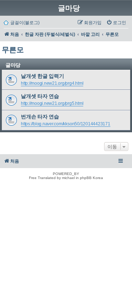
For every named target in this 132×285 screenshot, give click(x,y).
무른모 (13, 50)
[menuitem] (116, 22)
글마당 (69, 8)
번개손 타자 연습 (40, 116)
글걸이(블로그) (25, 22)
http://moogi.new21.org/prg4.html (52, 83)
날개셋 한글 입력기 (42, 76)
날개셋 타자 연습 (40, 96)
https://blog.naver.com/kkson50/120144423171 (65, 123)
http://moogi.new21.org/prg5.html (52, 103)
